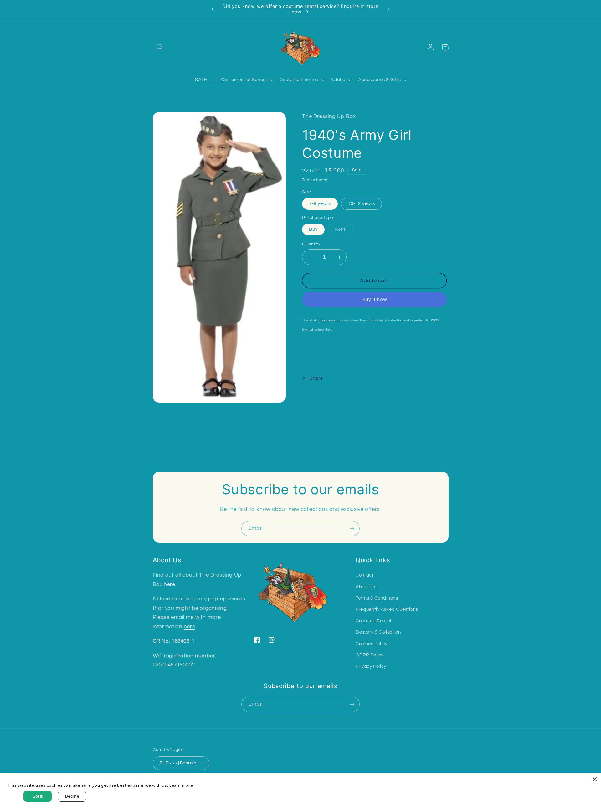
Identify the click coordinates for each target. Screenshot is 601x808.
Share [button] (316, 378)
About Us (366, 586)
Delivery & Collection (378, 632)
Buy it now (375, 299)
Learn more (181, 785)
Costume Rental (373, 621)
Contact (364, 575)
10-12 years (361, 203)
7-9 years (320, 203)
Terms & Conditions (377, 598)
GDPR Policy (369, 655)
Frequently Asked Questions (387, 609)
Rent (343, 231)
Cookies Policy (372, 643)
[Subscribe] (352, 528)
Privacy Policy (371, 666)
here (169, 584)
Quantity (311, 244)
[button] (160, 47)
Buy (313, 229)
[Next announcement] (388, 9)
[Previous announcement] (213, 9)
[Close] (595, 779)
